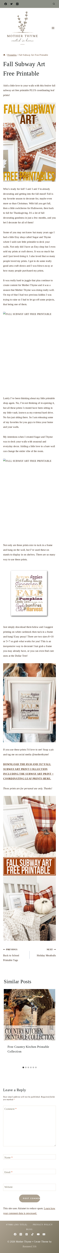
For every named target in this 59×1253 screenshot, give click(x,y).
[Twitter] (11, 3)
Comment (10, 1108)
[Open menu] (53, 28)
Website (8, 1186)
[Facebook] (5, 3)
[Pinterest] (26, 1234)
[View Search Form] (54, 4)
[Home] (4, 55)
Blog (29, 1229)
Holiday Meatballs (46, 952)
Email (8, 1172)
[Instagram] (17, 3)
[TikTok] (32, 1234)
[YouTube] (38, 1234)
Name (8, 1157)
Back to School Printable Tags (11, 955)
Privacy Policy (43, 1225)
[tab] (23, 1067)
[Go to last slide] (7, 1027)
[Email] (43, 1234)
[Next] (51, 1027)
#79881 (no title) (16, 1225)
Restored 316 (30, 1246)
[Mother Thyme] (22, 28)
